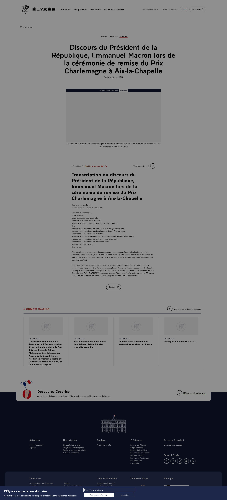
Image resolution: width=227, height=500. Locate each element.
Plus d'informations (93, 489)
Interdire (124, 495)
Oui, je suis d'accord (99, 495)
